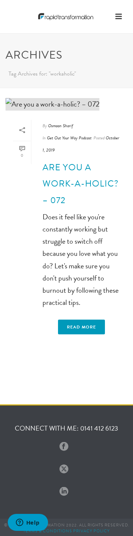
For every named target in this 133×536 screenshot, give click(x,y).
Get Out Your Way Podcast (69, 138)
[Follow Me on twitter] (63, 469)
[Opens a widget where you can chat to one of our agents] (27, 523)
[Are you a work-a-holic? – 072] (66, 104)
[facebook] (63, 447)
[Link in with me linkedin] (63, 492)
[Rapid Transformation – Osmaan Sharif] (66, 16)
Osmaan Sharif (60, 125)
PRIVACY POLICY (91, 531)
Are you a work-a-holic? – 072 (80, 183)
